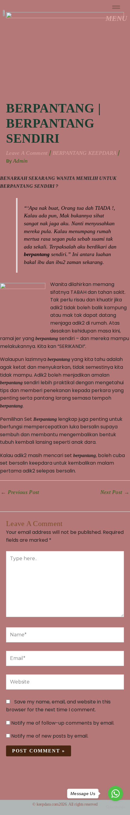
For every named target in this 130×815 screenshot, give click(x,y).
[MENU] (116, 7)
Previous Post (20, 492)
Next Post (114, 492)
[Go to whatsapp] (115, 793)
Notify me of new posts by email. (49, 735)
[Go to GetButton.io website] (115, 807)
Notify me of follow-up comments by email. (62, 722)
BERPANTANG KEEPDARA (85, 153)
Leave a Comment (27, 153)
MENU (116, 18)
